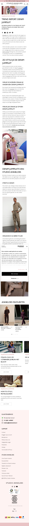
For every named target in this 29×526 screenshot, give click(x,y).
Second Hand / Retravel (7, 476)
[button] (14, 147)
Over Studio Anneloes (7, 458)
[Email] (5, 33)
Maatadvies (4, 444)
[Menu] (19, 489)
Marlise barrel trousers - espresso (6, 328)
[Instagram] (14, 486)
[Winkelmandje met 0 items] (27, 4)
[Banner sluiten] (26, 246)
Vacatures (4, 471)
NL (13, 511)
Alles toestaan (14, 273)
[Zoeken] (24, 4)
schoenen (12, 89)
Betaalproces (4, 437)
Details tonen (21, 269)
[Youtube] (17, 486)
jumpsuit (20, 68)
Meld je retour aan (6, 440)
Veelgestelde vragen (6, 442)
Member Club (5, 468)
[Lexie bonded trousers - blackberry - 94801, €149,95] (22, 315)
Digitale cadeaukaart (6, 466)
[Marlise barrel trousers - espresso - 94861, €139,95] (7, 315)
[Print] (7, 33)
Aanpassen (13, 278)
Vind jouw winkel (5, 473)
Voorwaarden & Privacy (7, 449)
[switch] (16, 492)
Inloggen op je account (7, 435)
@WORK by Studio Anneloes (8, 478)
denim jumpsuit (5, 52)
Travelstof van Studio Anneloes (8, 463)
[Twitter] (10, 33)
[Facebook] (2, 33)
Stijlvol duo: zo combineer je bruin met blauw (10, 359)
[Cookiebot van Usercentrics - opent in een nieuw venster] (18, 246)
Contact (3, 432)
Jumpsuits (4, 35)
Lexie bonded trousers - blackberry (18, 328)
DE (16, 511)
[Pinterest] (12, 33)
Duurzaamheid (5, 461)
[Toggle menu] (2, 4)
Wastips (3, 447)
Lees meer (6, 372)
